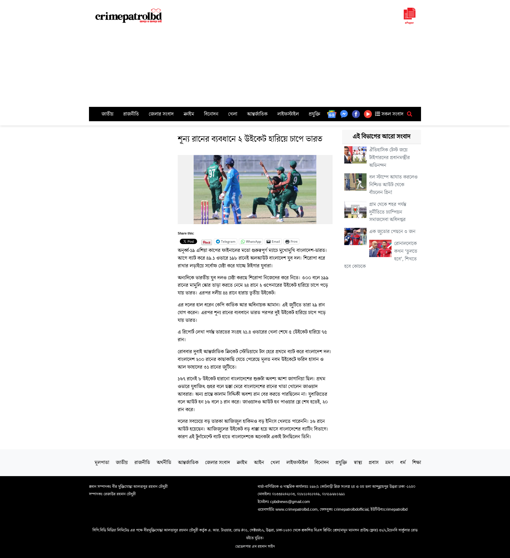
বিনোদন (211, 114)
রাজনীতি (131, 114)
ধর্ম (403, 462)
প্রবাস (374, 462)
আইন (259, 462)
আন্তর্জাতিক (257, 114)
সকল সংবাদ (391, 114)
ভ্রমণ (389, 462)
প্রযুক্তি (314, 114)
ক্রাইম (189, 114)
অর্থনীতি (164, 462)
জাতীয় (107, 114)
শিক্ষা (416, 462)
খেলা (232, 114)
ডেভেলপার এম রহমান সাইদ (255, 546)
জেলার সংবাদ (161, 114)
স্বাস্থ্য (358, 462)
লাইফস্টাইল (288, 114)
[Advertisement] (255, 67)
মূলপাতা (102, 462)
